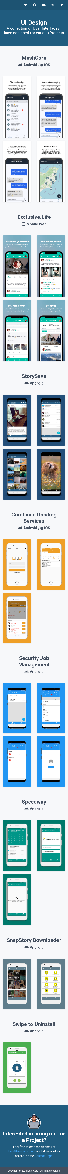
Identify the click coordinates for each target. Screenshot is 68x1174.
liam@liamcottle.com (21, 1151)
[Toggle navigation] (5, 5)
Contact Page (44, 1156)
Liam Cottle (33, 1170)
